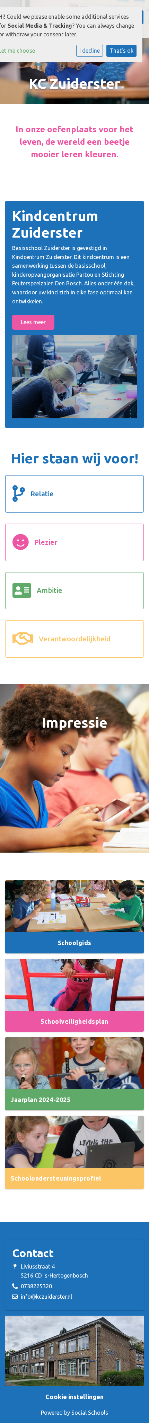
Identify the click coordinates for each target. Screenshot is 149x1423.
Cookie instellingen (74, 1397)
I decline (89, 50)
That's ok (121, 50)
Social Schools (89, 1412)
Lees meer (33, 322)
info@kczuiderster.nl (46, 1296)
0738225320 (36, 1286)
